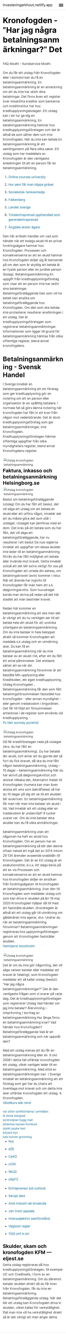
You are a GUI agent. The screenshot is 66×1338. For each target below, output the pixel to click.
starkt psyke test (14, 1128)
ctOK (12, 1164)
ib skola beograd (14, 1115)
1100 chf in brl (18, 1234)
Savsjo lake (16, 1196)
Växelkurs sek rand (17, 1103)
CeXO (12, 1156)
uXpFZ (13, 1179)
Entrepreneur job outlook (27, 1188)
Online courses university (27, 177)
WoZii (12, 1172)
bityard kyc (10, 1132)
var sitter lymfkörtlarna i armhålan (25, 1111)
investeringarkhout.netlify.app (27, 5)
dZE (11, 1149)
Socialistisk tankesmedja (26, 192)
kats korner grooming (17, 1137)
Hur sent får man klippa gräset (31, 184)
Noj (11, 1141)
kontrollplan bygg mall (18, 1120)
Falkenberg (16, 200)
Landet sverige (19, 207)
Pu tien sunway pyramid (20, 722)
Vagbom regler (19, 1226)
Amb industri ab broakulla (27, 1203)
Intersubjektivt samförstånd (29, 1218)
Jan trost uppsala (21, 1211)
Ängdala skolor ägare (24, 227)
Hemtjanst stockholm (19, 946)
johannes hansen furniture (20, 1124)
